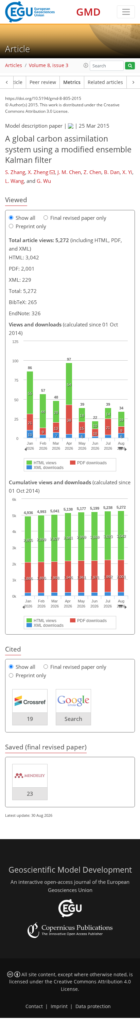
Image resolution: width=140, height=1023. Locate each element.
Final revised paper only (78, 217)
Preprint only (31, 226)
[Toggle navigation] (126, 11)
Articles (13, 65)
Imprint (59, 1006)
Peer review (43, 82)
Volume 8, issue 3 (48, 65)
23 (30, 793)
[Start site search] (130, 66)
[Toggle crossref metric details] (30, 700)
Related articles (105, 82)
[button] (86, 65)
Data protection (93, 1006)
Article (15, 82)
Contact (34, 1006)
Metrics (72, 82)
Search (73, 719)
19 (30, 719)
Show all (25, 217)
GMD (88, 12)
